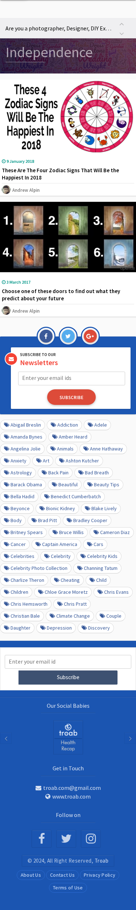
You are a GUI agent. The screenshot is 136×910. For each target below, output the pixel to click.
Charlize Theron (27, 580)
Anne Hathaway (106, 448)
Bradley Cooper (90, 520)
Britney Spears (27, 532)
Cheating (70, 580)
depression (59, 628)
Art (46, 460)
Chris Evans (116, 592)
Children (19, 592)
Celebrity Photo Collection (39, 568)
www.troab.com (71, 796)
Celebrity (61, 556)
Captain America (59, 544)
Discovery (99, 628)
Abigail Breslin (26, 425)
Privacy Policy (99, 875)
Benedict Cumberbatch (76, 496)
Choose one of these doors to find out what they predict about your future (61, 295)
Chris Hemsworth (29, 604)
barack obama (26, 484)
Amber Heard (73, 436)
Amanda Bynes (26, 436)
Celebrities (22, 556)
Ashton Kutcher (82, 460)
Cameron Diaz (115, 532)
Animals (65, 448)
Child (101, 580)
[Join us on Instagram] (90, 839)
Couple (113, 616)
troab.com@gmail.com (72, 787)
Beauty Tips (106, 484)
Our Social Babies (68, 705)
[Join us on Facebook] (41, 839)
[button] (121, 23)
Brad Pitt (47, 520)
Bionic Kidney (60, 508)
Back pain (58, 472)
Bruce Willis (71, 532)
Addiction (67, 425)
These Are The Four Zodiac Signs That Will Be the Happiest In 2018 (60, 174)
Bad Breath (97, 472)
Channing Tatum (101, 568)
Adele (100, 425)
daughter (20, 628)
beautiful (68, 484)
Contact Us (62, 875)
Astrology (21, 472)
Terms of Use (68, 887)
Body (16, 520)
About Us (31, 875)
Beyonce (20, 508)
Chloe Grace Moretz (66, 592)
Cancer (18, 544)
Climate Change (73, 616)
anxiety (18, 460)
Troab (102, 860)
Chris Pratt (75, 604)
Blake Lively (104, 508)
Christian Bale (25, 616)
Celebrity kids (102, 556)
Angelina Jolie (26, 448)
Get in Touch (68, 768)
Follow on (68, 814)
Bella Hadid (22, 496)
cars (98, 544)
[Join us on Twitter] (66, 839)
